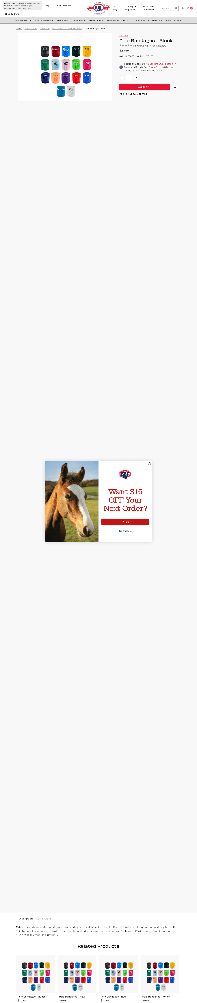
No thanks (125, 531)
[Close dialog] (149, 463)
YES (125, 522)
